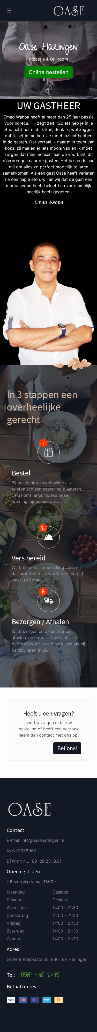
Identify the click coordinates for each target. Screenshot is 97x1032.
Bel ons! (67, 748)
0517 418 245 (40, 975)
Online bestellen (49, 72)
